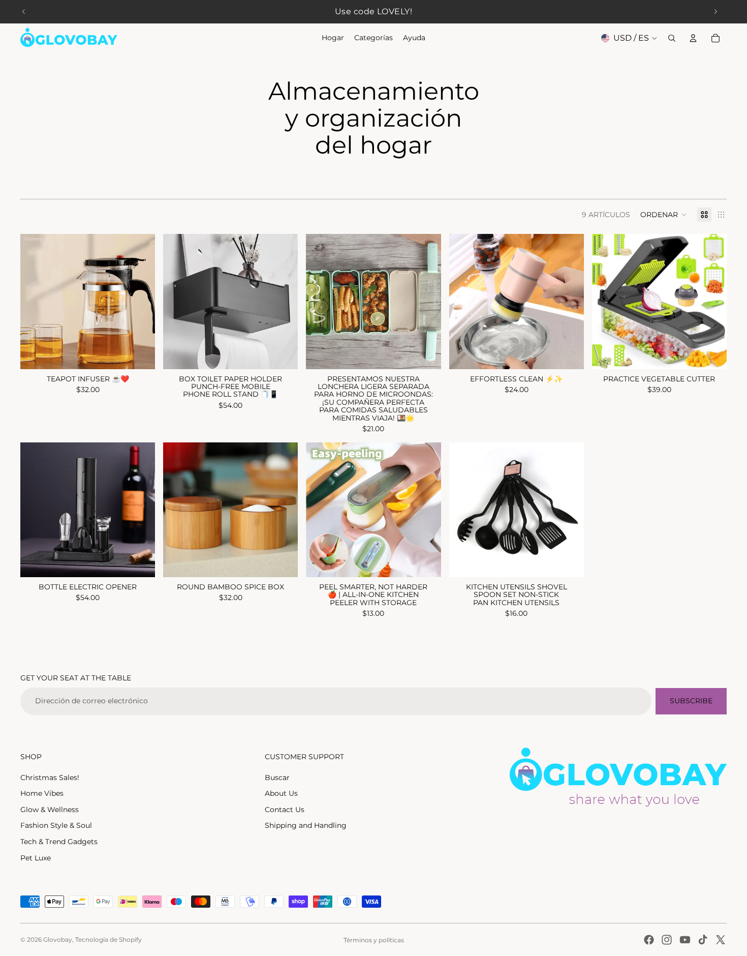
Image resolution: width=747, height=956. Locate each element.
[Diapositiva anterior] (24, 12)
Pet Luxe (35, 857)
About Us (281, 793)
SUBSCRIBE (691, 700)
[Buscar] (672, 38)
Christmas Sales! (49, 777)
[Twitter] (720, 940)
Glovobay (57, 939)
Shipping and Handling (306, 825)
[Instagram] (667, 940)
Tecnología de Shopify (108, 939)
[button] (663, 214)
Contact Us (284, 809)
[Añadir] (139, 561)
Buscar (277, 777)
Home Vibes (42, 793)
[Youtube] (685, 940)
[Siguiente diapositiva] (715, 12)
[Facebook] (649, 940)
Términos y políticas (374, 940)
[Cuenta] (693, 38)
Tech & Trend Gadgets (59, 841)
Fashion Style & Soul (56, 825)
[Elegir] (139, 353)
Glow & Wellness (49, 809)
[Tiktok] (703, 940)
